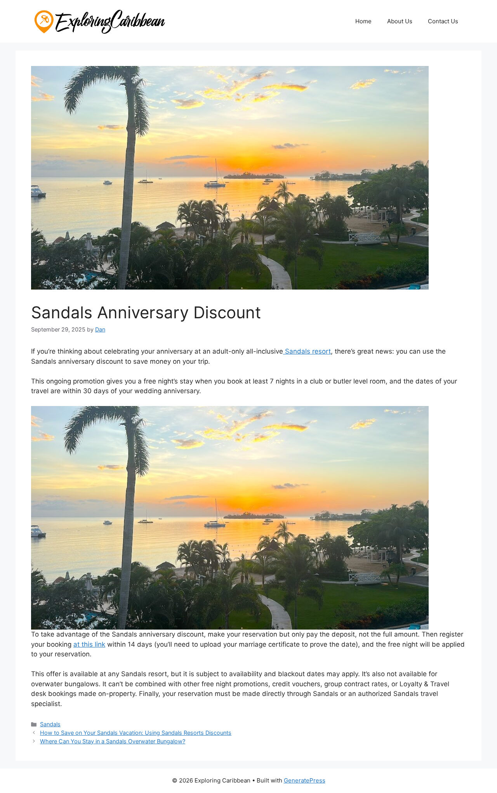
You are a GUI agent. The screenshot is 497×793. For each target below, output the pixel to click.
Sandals (50, 724)
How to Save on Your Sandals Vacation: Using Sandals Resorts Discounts (135, 732)
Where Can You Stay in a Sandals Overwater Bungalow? (112, 741)
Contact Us (443, 21)
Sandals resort (307, 351)
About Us (399, 21)
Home (363, 21)
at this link (89, 644)
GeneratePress (304, 780)
